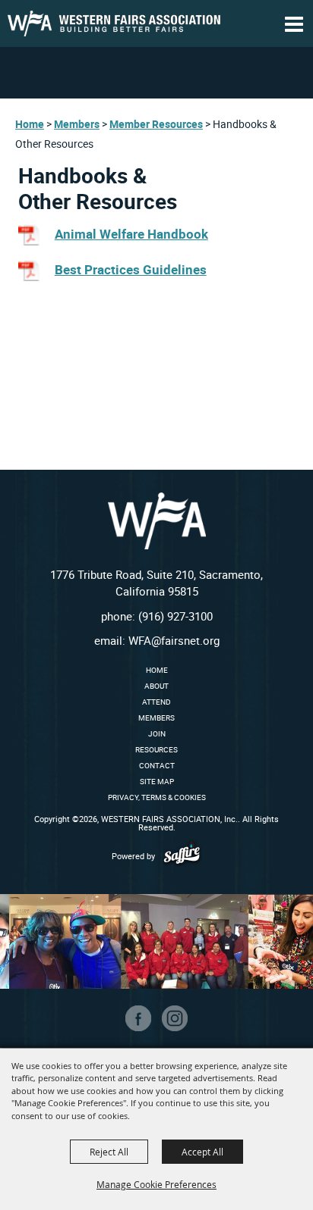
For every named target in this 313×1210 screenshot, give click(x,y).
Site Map (157, 781)
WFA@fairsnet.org (174, 640)
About (156, 685)
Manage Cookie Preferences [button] (156, 1184)
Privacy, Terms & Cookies (157, 797)
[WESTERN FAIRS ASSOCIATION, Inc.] (114, 23)
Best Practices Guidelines (131, 269)
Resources (156, 749)
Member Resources (156, 124)
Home (29, 124)
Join (157, 733)
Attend (156, 701)
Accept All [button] (202, 1152)
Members (77, 124)
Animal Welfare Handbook (131, 233)
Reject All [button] (109, 1152)
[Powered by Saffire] (182, 855)
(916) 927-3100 (175, 616)
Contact (157, 765)
